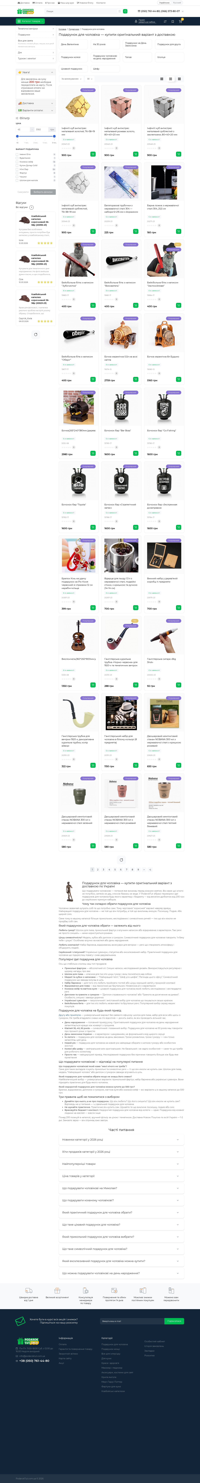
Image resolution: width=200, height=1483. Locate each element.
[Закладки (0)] (173, 21)
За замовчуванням (70, 79)
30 (88, 79)
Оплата (38, 3)
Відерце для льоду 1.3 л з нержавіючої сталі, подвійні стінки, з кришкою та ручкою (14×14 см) (120, 583)
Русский (177, 3)
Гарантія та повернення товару (75, 1349)
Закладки (149, 1351)
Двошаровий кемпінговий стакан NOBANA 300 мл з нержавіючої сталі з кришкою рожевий (164, 741)
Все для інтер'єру (110, 1353)
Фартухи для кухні (111, 1386)
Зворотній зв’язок (68, 1353)
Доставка (25, 3)
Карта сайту (65, 1358)
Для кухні (106, 1358)
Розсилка (149, 1355)
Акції (61, 1363)
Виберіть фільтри (43, 192)
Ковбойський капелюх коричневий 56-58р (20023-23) (40, 298)
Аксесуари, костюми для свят (117, 1372)
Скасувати (23, 192)
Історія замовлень (154, 1346)
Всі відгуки (22, 207)
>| (150, 869)
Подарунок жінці (110, 1349)
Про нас (50, 3)
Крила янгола (108, 1377)
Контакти (101, 3)
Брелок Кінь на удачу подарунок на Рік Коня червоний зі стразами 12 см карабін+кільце (77, 583)
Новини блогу (86, 3)
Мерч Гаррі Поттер (111, 1382)
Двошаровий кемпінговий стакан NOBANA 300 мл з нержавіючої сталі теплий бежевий (162, 821)
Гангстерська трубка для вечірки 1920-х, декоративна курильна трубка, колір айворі (78, 741)
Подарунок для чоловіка (114, 1344)
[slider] (17, 136)
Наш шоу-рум (67, 3)
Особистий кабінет (154, 1341)
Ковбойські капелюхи (113, 1391)
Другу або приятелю (70, 1015)
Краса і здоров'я (110, 1363)
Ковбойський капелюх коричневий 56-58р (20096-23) (40, 220)
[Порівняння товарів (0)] (165, 21)
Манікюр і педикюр (111, 1368)
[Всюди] (119, 11)
